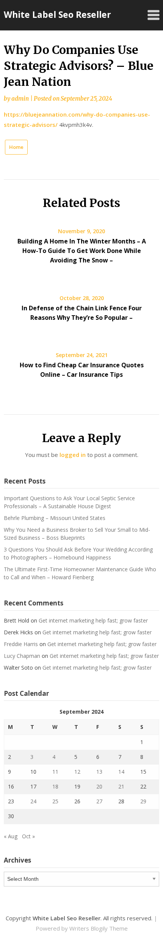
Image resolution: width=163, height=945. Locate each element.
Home (16, 147)
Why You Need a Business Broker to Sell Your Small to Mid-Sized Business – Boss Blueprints (77, 533)
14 (121, 771)
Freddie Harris (21, 644)
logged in (73, 454)
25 (55, 801)
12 (77, 771)
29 (143, 801)
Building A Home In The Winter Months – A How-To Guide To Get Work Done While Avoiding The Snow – (81, 250)
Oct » (28, 836)
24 (33, 801)
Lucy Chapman (22, 655)
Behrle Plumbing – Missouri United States (54, 517)
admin (20, 98)
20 (99, 786)
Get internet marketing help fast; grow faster (93, 620)
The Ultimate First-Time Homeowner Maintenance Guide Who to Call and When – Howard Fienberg (80, 573)
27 (99, 801)
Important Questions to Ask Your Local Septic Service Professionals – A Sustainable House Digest (69, 502)
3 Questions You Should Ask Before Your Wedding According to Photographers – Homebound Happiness (78, 553)
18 (55, 786)
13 (99, 771)
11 (55, 771)
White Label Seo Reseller (57, 14)
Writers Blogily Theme (98, 928)
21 (121, 786)
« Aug (10, 836)
